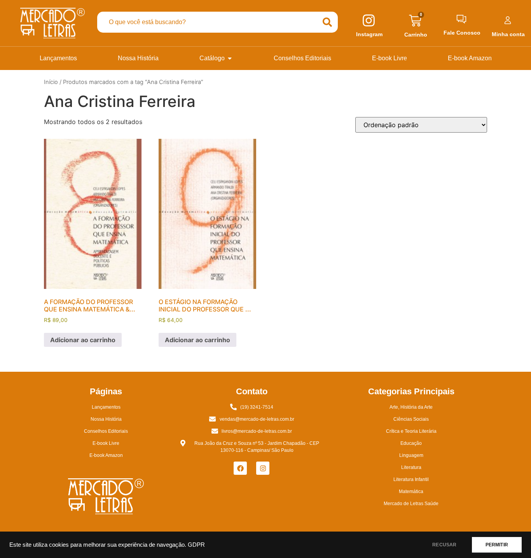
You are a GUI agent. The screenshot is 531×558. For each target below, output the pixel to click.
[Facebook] (240, 468)
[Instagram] (262, 468)
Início (51, 82)
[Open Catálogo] (230, 58)
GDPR (196, 545)
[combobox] (206, 22)
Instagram (369, 34)
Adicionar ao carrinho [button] (82, 340)
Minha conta (508, 34)
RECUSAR (444, 545)
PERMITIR (497, 545)
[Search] (327, 22)
